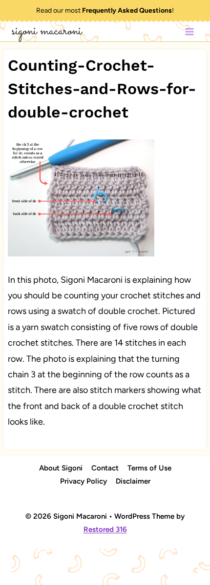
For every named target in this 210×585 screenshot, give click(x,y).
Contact (105, 468)
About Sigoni (61, 468)
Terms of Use (149, 468)
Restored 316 (105, 529)
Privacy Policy (83, 481)
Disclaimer (133, 481)
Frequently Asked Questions (127, 10)
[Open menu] (189, 31)
